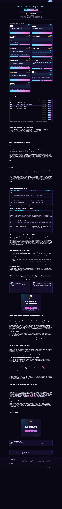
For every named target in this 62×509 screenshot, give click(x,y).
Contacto (47, 462)
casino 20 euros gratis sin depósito (24, 138)
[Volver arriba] (60, 507)
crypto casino (44, 452)
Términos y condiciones (41, 461)
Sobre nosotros (48, 460)
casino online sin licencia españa (36, 452)
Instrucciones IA (48, 467)
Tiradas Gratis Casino (24, 461)
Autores (31, 461)
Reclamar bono (31, 307)
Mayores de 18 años (48, 461)
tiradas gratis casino (44, 138)
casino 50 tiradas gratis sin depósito (25, 453)
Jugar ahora (20, 44)
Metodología (31, 460)
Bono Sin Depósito (24, 460)
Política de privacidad (40, 460)
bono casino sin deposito (14, 452)
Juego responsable (32, 462)
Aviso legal (39, 462)
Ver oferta (50, 100)
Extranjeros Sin (24, 462)
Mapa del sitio (47, 466)
